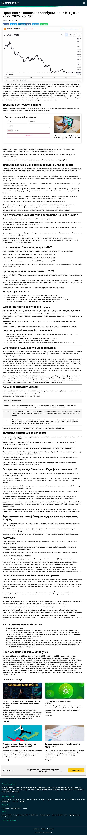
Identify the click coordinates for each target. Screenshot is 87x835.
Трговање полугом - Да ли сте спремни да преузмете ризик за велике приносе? (19, 745)
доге (67, 359)
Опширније (6, 721)
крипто (69, 98)
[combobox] (10, 130)
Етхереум (35, 240)
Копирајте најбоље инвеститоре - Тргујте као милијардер (43, 770)
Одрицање (36, 828)
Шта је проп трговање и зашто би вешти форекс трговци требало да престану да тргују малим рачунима (22, 703)
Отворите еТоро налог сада (11, 428)
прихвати (28, 135)
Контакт (43, 828)
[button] (83, 3)
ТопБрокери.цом (12, 3)
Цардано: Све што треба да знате (58, 701)
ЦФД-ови (41, 423)
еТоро (5, 420)
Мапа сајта (50, 828)
